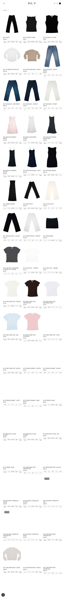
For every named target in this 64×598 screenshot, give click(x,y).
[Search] (57, 3)
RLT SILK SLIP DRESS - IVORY (30, 137)
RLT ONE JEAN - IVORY (50, 104)
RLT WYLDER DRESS (49, 170)
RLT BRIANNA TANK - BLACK (10, 434)
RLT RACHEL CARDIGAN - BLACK (31, 501)
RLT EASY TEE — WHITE (30, 268)
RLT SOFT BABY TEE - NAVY (51, 335)
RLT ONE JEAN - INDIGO (30, 104)
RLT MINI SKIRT (48, 236)
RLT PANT (6, 37)
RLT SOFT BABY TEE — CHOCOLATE (30, 302)
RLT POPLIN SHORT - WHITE (32, 368)
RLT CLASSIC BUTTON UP (11, 69)
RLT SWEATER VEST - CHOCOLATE (29, 468)
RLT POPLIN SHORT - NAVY (11, 400)
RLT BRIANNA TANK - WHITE (30, 434)
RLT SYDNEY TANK (49, 400)
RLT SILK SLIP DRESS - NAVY (32, 170)
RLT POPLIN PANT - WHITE (31, 236)
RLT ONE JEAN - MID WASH (11, 104)
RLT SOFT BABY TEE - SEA (10, 335)
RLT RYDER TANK (8, 467)
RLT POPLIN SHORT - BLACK (51, 368)
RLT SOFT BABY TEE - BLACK (11, 368)
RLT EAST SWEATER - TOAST (32, 69)
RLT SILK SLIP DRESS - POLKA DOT (50, 137)
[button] (3, 595)
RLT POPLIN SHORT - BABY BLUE (31, 401)
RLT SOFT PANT (28, 204)
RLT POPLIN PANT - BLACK (11, 236)
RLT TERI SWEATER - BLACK (32, 567)
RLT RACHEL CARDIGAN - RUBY (31, 534)
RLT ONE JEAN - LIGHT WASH (50, 70)
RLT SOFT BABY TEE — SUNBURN (30, 335)
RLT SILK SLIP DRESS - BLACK (10, 171)
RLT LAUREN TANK (29, 37)
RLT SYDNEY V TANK (49, 37)
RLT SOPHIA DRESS (9, 204)
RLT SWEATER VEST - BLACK (52, 467)
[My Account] (54, 3)
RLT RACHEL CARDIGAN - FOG (51, 501)
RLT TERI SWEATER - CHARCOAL (49, 568)
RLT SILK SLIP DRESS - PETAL (10, 137)
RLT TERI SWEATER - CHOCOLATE (49, 534)
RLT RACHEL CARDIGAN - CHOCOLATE (11, 534)
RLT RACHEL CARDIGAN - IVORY (11, 501)
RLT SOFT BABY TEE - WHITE (12, 301)
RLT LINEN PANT (48, 204)
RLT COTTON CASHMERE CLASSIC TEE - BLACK (10, 268)
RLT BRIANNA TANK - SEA (51, 434)
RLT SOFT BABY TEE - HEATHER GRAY (49, 302)
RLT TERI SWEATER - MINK (11, 567)
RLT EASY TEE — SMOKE (50, 268)
